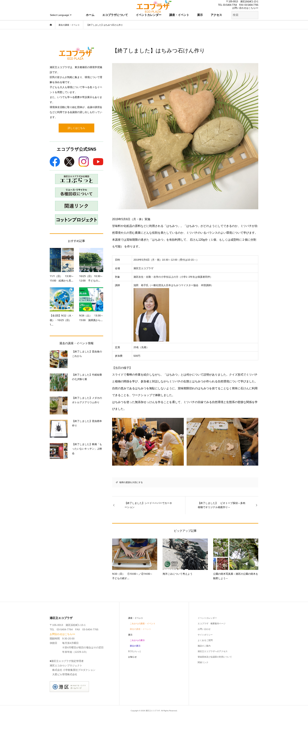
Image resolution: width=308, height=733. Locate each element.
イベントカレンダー (148, 14)
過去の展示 (135, 646)
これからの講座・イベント (142, 623)
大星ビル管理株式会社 (64, 674)
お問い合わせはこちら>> (245, 8)
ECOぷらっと (134, 651)
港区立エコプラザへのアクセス (213, 651)
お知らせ (132, 657)
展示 (200, 14)
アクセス (216, 14)
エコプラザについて (115, 14)
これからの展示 (137, 640)
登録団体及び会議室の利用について (215, 657)
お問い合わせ (204, 629)
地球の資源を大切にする (131, 482)
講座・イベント (179, 14)
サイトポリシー (205, 635)
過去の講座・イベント (140, 629)
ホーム (90, 14)
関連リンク (203, 662)
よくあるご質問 (205, 640)
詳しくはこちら (76, 128)
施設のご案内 (204, 646)
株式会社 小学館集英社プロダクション (73, 669)
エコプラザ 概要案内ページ (211, 623)
